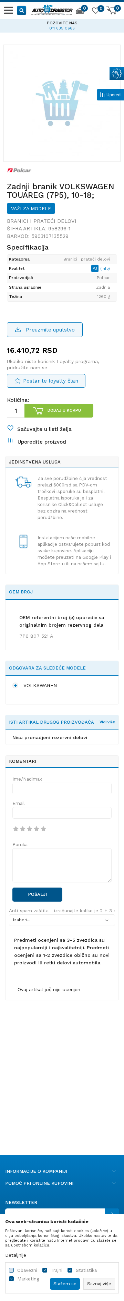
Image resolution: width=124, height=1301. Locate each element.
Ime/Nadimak (27, 779)
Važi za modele (31, 208)
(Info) (105, 268)
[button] (22, 10)
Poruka (20, 844)
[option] (62, 25)
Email (18, 803)
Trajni (56, 1270)
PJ (96, 268)
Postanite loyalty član (50, 381)
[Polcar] (19, 170)
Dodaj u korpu (64, 410)
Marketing (28, 1278)
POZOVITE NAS (62, 23)
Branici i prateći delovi (41, 221)
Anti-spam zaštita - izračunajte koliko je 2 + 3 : (62, 910)
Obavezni (27, 1270)
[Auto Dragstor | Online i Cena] (52, 8)
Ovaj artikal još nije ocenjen (49, 989)
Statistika (86, 1270)
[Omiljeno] (95, 11)
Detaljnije (15, 1255)
